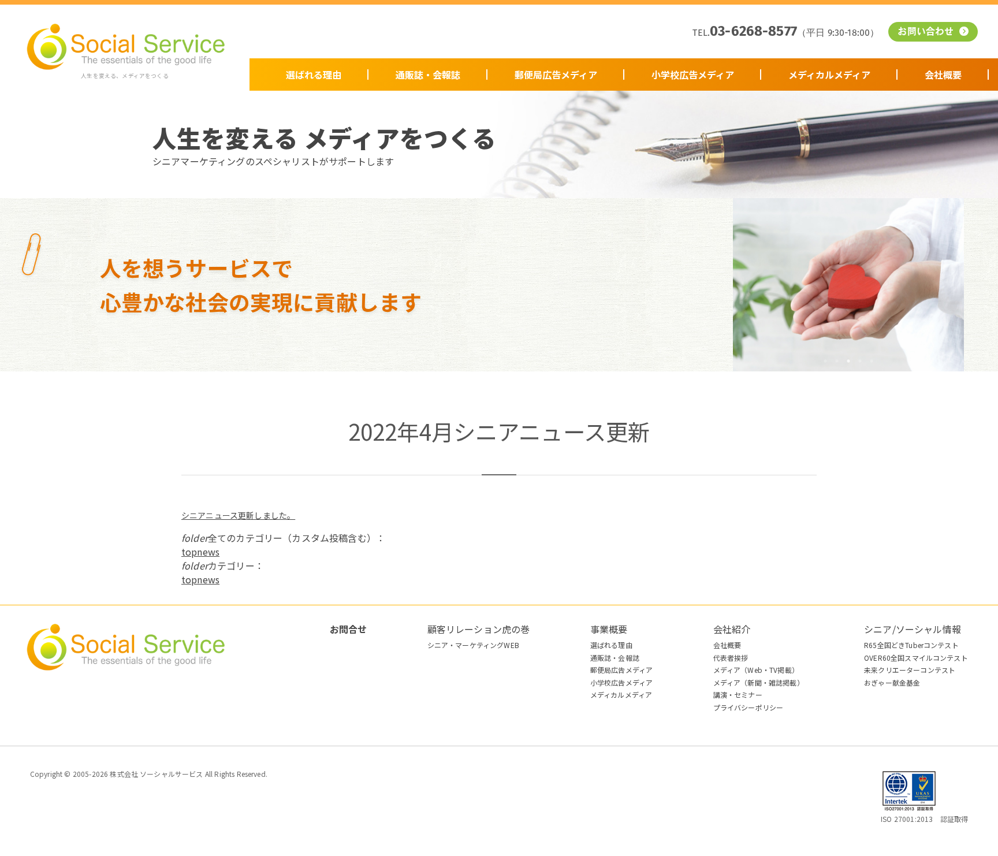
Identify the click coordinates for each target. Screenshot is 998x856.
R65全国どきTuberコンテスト (911, 645)
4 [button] (860, 361)
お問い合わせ (927, 32)
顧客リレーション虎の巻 (478, 629)
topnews (200, 552)
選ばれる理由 (313, 74)
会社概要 (943, 74)
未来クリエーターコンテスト (909, 670)
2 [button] (837, 361)
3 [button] (848, 361)
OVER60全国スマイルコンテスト (916, 658)
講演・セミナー (737, 694)
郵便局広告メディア (556, 74)
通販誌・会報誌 (428, 74)
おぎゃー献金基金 (892, 682)
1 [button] (825, 361)
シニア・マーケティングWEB (473, 645)
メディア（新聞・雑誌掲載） (758, 682)
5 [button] (871, 361)
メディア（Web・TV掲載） (756, 670)
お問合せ (348, 629)
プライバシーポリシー (748, 707)
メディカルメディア (829, 74)
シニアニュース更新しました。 (238, 515)
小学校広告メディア (692, 74)
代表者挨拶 (730, 658)
